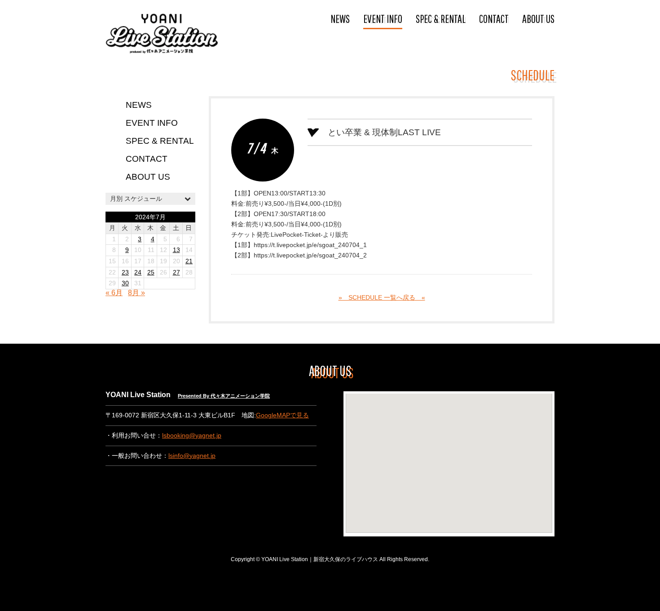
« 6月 (114, 293)
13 (176, 250)
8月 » (136, 293)
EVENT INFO (382, 18)
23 (125, 272)
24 (137, 272)
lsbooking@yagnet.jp (191, 435)
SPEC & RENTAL (441, 18)
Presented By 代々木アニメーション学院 (224, 395)
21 (189, 261)
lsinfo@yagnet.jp (192, 455)
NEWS (340, 18)
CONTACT (494, 18)
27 (176, 272)
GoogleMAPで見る (282, 415)
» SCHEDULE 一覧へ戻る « (382, 297)
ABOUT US (538, 18)
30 (125, 283)
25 (150, 272)
